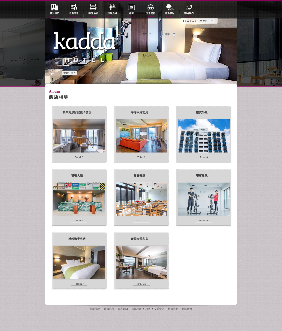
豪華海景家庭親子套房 (77, 112)
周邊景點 (169, 14)
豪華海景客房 (139, 238)
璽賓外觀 (202, 112)
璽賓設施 (202, 175)
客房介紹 (93, 14)
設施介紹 (112, 14)
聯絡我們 (189, 14)
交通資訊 (150, 14)
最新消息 (74, 14)
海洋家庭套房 (139, 112)
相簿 (131, 14)
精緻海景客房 (77, 238)
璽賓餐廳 (139, 175)
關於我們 (55, 14)
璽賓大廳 (77, 175)
